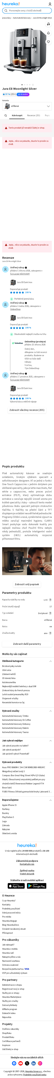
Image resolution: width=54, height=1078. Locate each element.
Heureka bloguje (9, 920)
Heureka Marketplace (11, 997)
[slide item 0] (33, 85)
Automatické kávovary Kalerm (15, 728)
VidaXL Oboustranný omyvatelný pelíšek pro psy (23, 779)
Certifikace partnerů (11, 1041)
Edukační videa (8, 1013)
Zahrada (6, 825)
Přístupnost (7, 933)
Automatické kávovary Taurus (15, 732)
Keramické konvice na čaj (13, 702)
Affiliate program (9, 1009)
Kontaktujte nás (27, 864)
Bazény (5, 813)
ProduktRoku (8, 1037)
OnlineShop (15, 309)
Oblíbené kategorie (13, 661)
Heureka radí (8, 953)
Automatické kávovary (22, 18)
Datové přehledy (9, 1005)
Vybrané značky (10, 711)
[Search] (5, 115)
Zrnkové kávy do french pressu (16, 690)
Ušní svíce (6, 670)
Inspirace (6, 1045)
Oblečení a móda (9, 833)
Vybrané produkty (12, 762)
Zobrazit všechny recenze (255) (27, 410)
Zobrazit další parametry (27, 644)
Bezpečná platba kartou (13, 969)
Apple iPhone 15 (9, 805)
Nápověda (6, 1017)
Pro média (6, 916)
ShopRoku (6, 1033)
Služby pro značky (10, 1001)
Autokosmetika (9, 682)
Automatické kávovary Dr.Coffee (16, 720)
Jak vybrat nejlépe (12, 740)
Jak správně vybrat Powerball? (15, 753)
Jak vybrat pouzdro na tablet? (15, 745)
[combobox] (27, 10)
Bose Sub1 (7, 787)
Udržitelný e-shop (10, 1049)
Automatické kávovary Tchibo (15, 716)
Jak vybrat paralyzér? (11, 749)
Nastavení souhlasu (11, 961)
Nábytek (6, 829)
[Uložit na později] (48, 42)
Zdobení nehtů (9, 674)
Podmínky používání (11, 908)
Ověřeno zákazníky (10, 1029)
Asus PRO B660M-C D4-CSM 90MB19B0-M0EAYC (23, 767)
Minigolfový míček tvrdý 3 (13, 771)
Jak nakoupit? (8, 944)
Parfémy (6, 809)
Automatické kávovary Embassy (16, 724)
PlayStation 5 (8, 817)
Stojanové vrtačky (10, 698)
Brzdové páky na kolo (11, 666)
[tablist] (27, 115)
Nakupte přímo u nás (11, 957)
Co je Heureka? (9, 900)
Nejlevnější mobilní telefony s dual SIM (19, 686)
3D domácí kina (8, 678)
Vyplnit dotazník (27, 873)
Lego (4, 821)
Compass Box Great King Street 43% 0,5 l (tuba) (23, 775)
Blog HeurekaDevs (10, 925)
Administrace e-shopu (12, 985)
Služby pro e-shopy (10, 993)
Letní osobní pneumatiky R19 (15, 694)
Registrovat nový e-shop (13, 989)
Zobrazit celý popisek (27, 584)
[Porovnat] (48, 24)
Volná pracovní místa (11, 912)
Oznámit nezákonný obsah (14, 929)
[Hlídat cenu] (48, 33)
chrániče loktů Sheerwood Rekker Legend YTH (23, 783)
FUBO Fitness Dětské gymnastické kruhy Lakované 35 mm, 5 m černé (27, 791)
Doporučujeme (10, 800)
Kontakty (6, 904)
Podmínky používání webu (34, 1074)
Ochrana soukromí (10, 965)
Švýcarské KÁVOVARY (20, 274)
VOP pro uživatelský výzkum (14, 973)
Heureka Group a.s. (33, 1071)
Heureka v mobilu (10, 948)
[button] (17, 115)
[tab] (17, 115)
